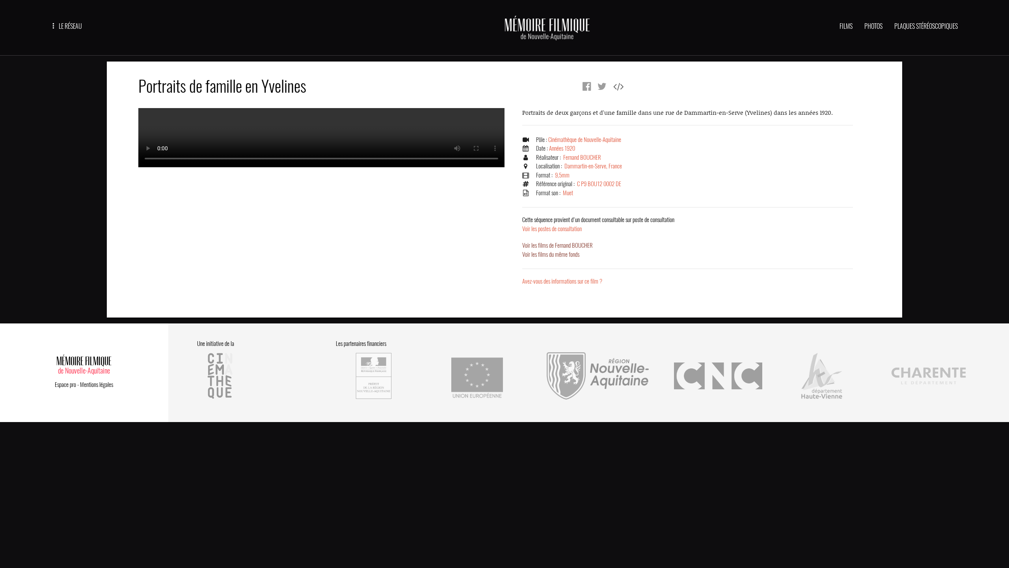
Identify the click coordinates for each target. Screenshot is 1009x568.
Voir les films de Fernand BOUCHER (557, 245)
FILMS (846, 26)
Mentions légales (96, 385)
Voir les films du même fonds (550, 254)
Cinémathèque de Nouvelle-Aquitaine (584, 140)
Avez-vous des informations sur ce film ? (562, 281)
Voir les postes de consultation (598, 224)
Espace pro (65, 385)
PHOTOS (873, 26)
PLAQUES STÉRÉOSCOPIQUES (926, 26)
